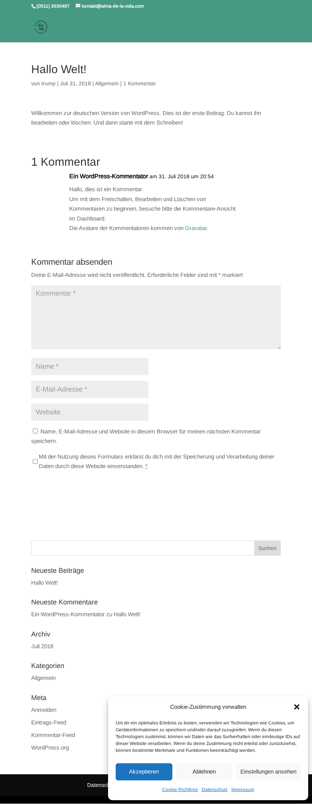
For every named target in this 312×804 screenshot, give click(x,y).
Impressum (242, 789)
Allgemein (107, 83)
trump (48, 83)
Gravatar (196, 228)
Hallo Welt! (44, 582)
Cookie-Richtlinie (180, 789)
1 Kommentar (139, 83)
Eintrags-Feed (48, 722)
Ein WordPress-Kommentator (108, 176)
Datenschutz (215, 789)
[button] (297, 707)
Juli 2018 (42, 646)
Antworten (255, 183)
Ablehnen (204, 771)
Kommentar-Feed (53, 735)
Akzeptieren (144, 771)
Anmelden (43, 709)
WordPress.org (50, 747)
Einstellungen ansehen (268, 771)
